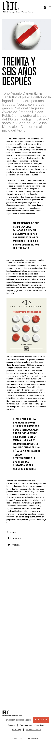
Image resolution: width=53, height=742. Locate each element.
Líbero (20, 738)
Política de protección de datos (32, 725)
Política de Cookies (33, 729)
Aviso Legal (16, 729)
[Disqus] (27, 591)
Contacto (11, 725)
